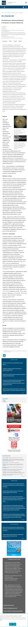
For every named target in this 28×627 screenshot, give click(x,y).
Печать (5, 401)
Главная (2, 12)
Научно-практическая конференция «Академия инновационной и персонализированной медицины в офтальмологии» (14, 472)
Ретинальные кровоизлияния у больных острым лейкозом (15, 12)
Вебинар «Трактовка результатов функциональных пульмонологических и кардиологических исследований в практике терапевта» (13, 465)
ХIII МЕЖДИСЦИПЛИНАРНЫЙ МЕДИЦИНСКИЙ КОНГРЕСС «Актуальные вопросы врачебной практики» (12, 470)
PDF (4, 400)
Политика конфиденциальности (10, 608)
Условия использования (8, 605)
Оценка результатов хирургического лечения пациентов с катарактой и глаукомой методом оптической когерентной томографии (14, 485)
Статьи (5, 12)
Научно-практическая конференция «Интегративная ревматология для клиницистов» (13, 474)
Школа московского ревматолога (14, 462)
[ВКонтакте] (4, 355)
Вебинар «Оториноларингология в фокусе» (15, 457)
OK (12, 624)
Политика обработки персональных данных (12, 611)
